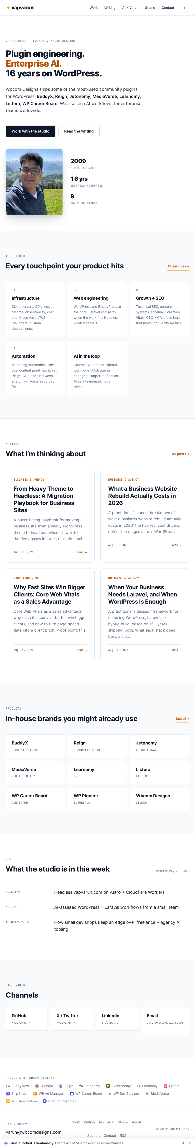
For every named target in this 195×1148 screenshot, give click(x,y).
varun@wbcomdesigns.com (34, 1132)
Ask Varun (130, 7)
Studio (150, 7)
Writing (110, 7)
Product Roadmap (62, 1101)
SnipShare (19, 1093)
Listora (174, 1086)
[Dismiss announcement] (189, 1142)
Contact (168, 7)
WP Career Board (88, 1093)
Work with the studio (30, 131)
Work (94, 7)
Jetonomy (92, 1086)
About (136, 1122)
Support (93, 1135)
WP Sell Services (127, 1093)
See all (182, 719)
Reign (68, 1086)
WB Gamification (24, 1101)
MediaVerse (160, 1093)
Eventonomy (121, 1086)
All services (178, 266)
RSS (123, 1135)
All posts (180, 454)
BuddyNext (20, 1086)
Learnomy (150, 1086)
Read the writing (79, 131)
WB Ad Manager (51, 1093)
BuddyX (47, 1086)
